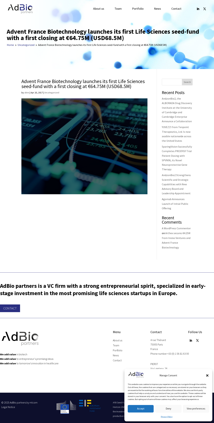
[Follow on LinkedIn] (198, 9)
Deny (168, 408)
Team (118, 9)
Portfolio (138, 9)
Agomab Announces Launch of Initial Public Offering (175, 203)
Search (187, 82)
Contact (176, 9)
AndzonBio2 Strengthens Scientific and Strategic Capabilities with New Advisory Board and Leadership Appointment (176, 184)
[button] (207, 375)
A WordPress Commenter (176, 228)
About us (98, 9)
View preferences (196, 408)
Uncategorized (51, 92)
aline (26, 92)
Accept (140, 408)
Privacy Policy (167, 416)
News (157, 9)
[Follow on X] (204, 9)
